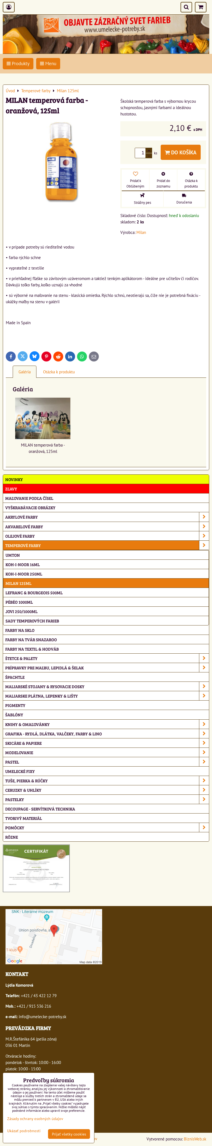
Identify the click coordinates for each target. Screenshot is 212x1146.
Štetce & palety (21, 658)
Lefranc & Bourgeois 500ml (34, 592)
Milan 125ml (18, 583)
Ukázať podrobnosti (24, 1131)
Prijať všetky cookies (69, 1134)
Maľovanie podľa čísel (29, 498)
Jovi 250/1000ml (22, 611)
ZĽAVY (11, 489)
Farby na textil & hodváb (32, 649)
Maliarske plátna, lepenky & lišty (41, 696)
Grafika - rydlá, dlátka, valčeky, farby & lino (53, 733)
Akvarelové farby (24, 526)
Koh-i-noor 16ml (23, 564)
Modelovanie (19, 752)
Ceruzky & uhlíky (23, 790)
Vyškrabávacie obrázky (30, 507)
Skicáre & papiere (23, 743)
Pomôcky (14, 827)
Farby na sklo (20, 630)
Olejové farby (20, 536)
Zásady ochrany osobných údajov (35, 1118)
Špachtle (15, 677)
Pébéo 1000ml (19, 602)
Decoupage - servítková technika (40, 809)
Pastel (12, 762)
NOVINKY (14, 479)
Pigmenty (15, 705)
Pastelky (14, 799)
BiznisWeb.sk (195, 1139)
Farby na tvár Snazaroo (31, 639)
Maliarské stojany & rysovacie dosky (44, 686)
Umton (13, 555)
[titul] (106, 52)
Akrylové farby (21, 517)
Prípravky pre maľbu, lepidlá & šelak (44, 667)
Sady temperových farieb (32, 621)
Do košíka (183, 152)
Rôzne (11, 837)
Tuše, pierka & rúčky (26, 780)
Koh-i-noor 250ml (24, 574)
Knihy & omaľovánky (27, 724)
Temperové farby (23, 545)
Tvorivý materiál (23, 818)
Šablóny (14, 714)
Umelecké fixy (20, 771)
